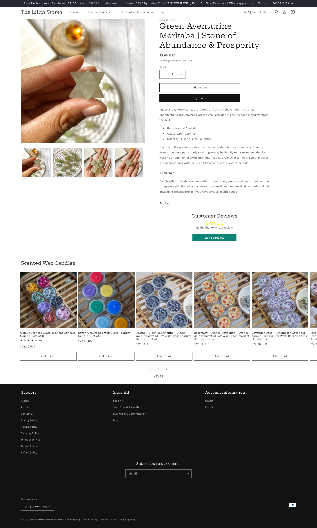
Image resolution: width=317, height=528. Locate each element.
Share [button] (167, 203)
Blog (116, 420)
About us (26, 407)
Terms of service (108, 519)
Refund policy (29, 452)
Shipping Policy (30, 433)
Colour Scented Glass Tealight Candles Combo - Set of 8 (47, 334)
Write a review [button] (214, 238)
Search (25, 400)
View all (158, 375)
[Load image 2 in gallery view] (67, 162)
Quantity (164, 67)
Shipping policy (127, 519)
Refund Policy (29, 426)
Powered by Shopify (54, 519)
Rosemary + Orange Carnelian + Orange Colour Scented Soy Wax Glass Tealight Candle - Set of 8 (221, 335)
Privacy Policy (29, 420)
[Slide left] (150, 369)
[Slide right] (167, 369)
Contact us (27, 413)
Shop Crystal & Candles (127, 407)
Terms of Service (30, 439)
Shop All (118, 400)
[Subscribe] (187, 473)
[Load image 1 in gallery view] (36, 162)
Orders (209, 400)
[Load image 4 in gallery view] (128, 162)
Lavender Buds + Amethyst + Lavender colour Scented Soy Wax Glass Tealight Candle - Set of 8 (279, 335)
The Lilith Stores (36, 519)
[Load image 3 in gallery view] (98, 162)
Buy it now (200, 98)
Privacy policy (90, 519)
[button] (76, 12)
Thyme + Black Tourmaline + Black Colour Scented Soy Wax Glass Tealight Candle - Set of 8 (164, 335)
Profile (209, 407)
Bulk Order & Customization (129, 413)
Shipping (164, 60)
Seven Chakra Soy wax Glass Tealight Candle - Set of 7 (104, 334)
